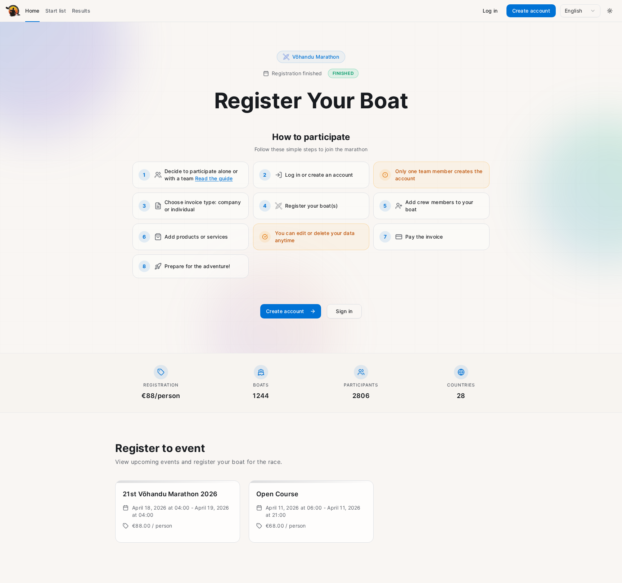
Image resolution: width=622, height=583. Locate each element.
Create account (531, 11)
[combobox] (580, 10)
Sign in (344, 311)
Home (32, 11)
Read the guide (214, 178)
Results (81, 11)
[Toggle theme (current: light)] (609, 10)
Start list (55, 11)
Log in (490, 11)
